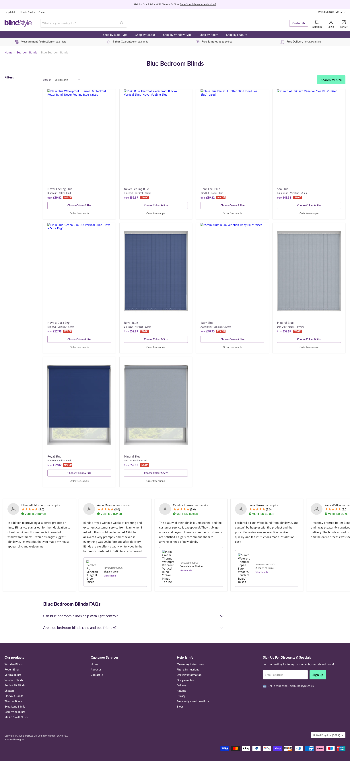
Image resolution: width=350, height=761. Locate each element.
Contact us (97, 674)
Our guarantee (185, 680)
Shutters (9, 690)
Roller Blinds (12, 669)
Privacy (181, 695)
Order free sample (79, 213)
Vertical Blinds (13, 674)
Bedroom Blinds (27, 52)
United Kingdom (330, 11)
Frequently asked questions (193, 701)
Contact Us (298, 23)
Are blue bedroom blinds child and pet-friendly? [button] (80, 627)
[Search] (122, 23)
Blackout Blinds (14, 695)
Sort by (47, 79)
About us (96, 669)
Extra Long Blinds (15, 706)
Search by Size (331, 80)
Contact (42, 12)
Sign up (317, 675)
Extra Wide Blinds (15, 711)
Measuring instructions (190, 664)
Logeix (20, 739)
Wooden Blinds (13, 664)
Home (9, 52)
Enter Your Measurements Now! (198, 4)
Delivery (181, 685)
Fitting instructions (188, 669)
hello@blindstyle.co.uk (299, 685)
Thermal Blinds (13, 701)
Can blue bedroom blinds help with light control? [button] (80, 616)
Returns (181, 690)
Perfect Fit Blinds (15, 685)
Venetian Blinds (14, 680)
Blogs (180, 706)
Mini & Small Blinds (16, 717)
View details (110, 575)
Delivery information (189, 674)
